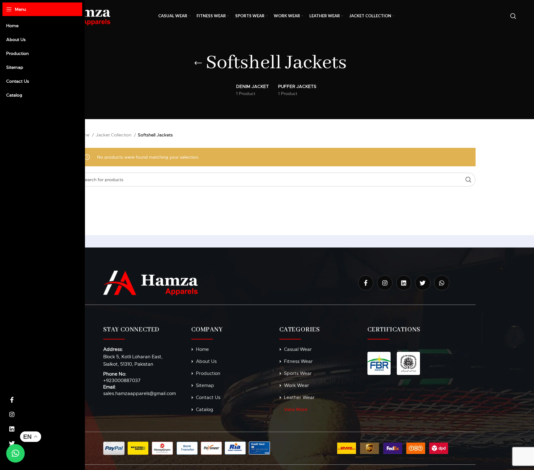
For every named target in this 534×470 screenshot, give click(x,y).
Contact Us (208, 397)
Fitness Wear (298, 361)
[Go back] (198, 63)
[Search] (513, 16)
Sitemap (205, 385)
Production (208, 373)
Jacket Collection (114, 135)
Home (84, 135)
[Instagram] (12, 414)
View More (295, 409)
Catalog (204, 409)
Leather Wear (299, 397)
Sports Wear (298, 373)
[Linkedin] (12, 428)
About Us (206, 361)
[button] (15, 453)
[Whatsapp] (441, 282)
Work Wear (296, 385)
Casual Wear (298, 349)
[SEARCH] (468, 180)
